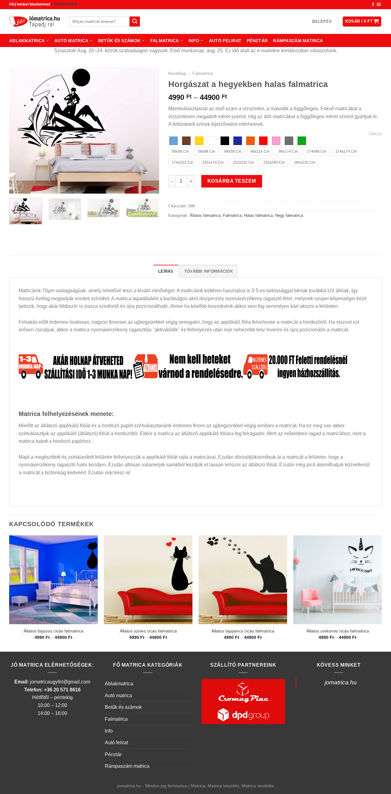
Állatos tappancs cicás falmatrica (242, 630)
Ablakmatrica (27, 40)
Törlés (375, 134)
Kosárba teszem (231, 181)
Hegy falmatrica (289, 215)
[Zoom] (17, 186)
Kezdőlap (177, 73)
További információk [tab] (208, 271)
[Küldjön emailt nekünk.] (379, 4)
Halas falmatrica (258, 215)
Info (193, 40)
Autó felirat (225, 40)
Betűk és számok (119, 40)
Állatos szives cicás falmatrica (148, 630)
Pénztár (257, 40)
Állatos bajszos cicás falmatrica (53, 630)
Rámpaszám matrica (298, 40)
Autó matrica (71, 40)
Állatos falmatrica (205, 215)
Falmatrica (164, 40)
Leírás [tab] (166, 271)
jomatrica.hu (341, 682)
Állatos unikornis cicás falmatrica (337, 630)
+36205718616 (64, 4)
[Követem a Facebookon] (373, 4)
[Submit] (135, 21)
